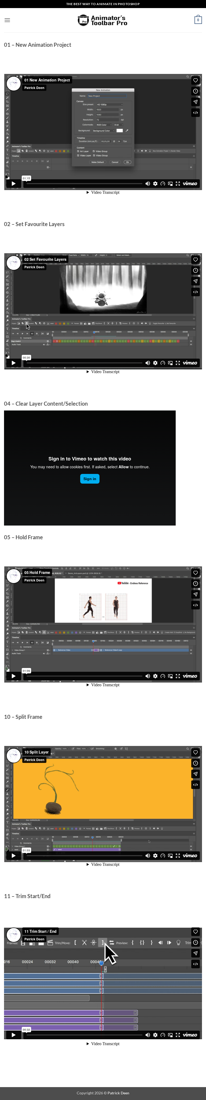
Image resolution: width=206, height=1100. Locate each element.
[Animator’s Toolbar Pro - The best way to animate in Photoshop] (103, 20)
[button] (7, 20)
